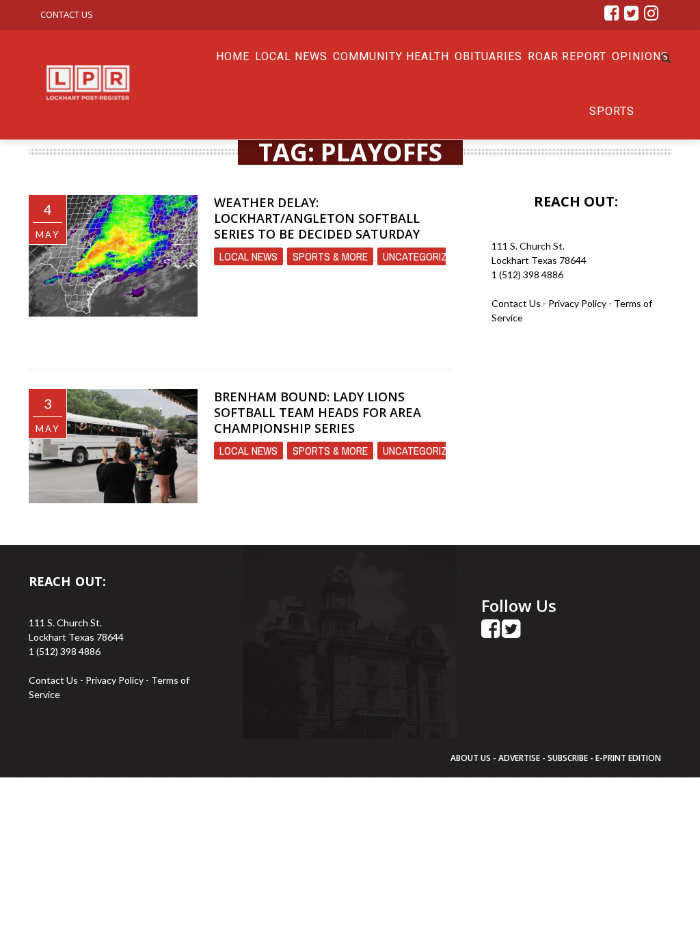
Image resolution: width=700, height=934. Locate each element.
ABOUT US (471, 758)
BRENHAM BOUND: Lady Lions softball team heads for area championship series (317, 412)
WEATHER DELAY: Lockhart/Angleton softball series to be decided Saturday (317, 218)
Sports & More (330, 256)
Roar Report (567, 56)
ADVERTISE (519, 758)
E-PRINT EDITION (628, 758)
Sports (611, 111)
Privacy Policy (578, 303)
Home (233, 56)
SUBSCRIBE (569, 758)
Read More (244, 340)
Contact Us (66, 14)
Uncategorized (421, 256)
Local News (291, 56)
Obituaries (488, 56)
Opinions (640, 56)
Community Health (391, 56)
